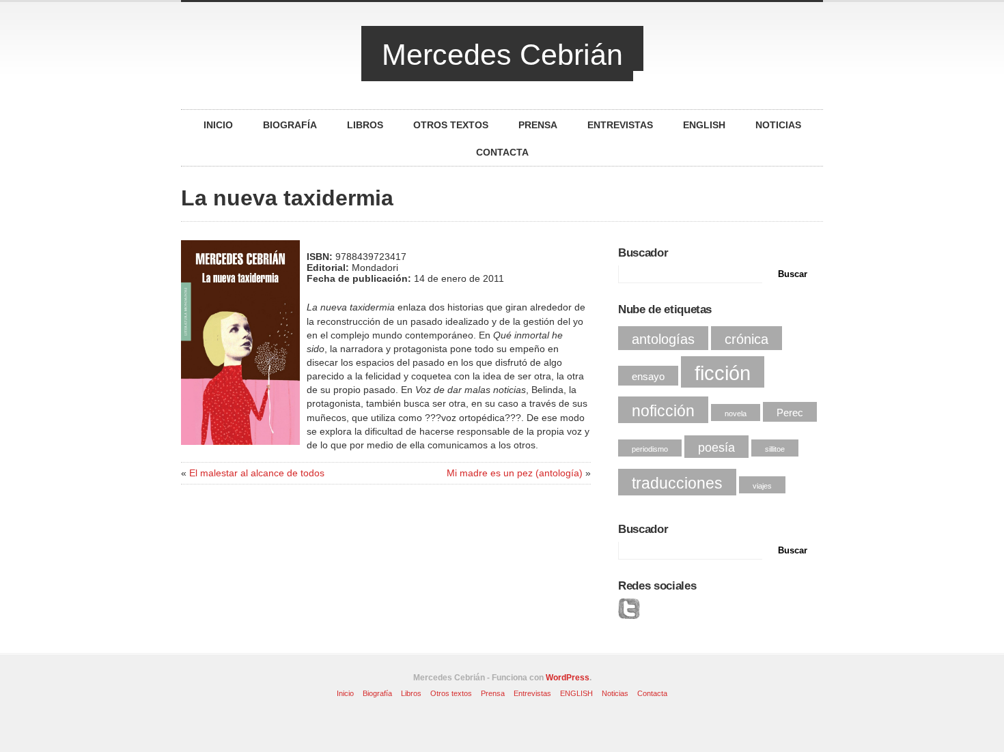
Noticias (778, 124)
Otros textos (450, 124)
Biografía (290, 124)
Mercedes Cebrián (502, 54)
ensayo (648, 376)
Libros (365, 124)
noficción (663, 411)
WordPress (567, 678)
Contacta (502, 152)
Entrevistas (620, 124)
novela (736, 413)
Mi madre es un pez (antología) (515, 472)
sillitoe (775, 449)
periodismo (650, 449)
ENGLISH (704, 124)
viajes (762, 486)
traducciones (677, 483)
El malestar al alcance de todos (256, 472)
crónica (746, 339)
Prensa (537, 124)
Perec (790, 412)
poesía (716, 447)
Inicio (218, 124)
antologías (663, 339)
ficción (723, 373)
